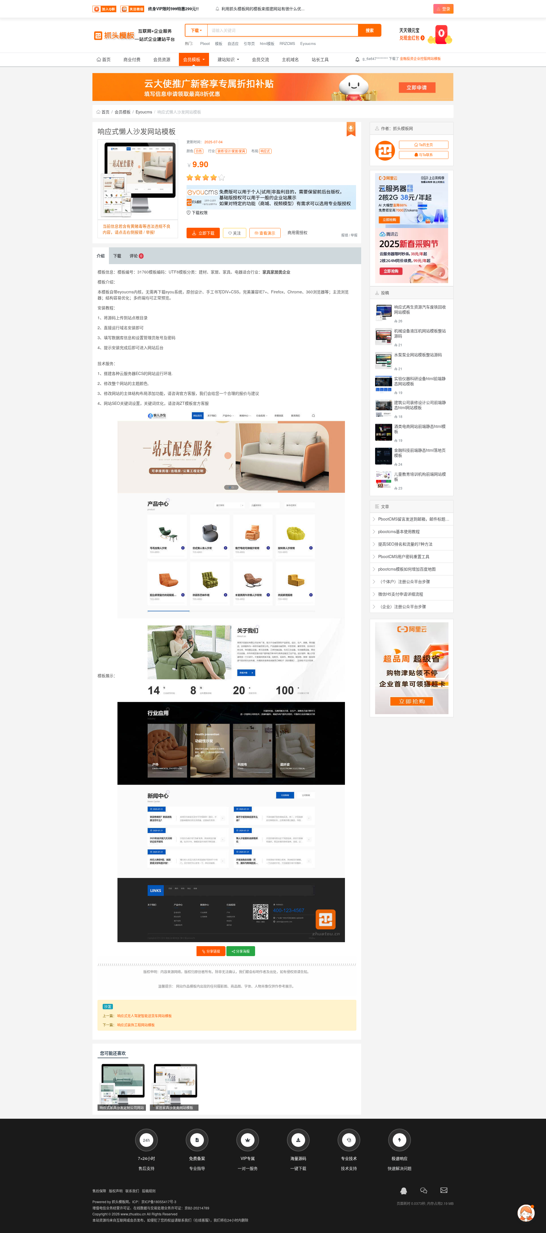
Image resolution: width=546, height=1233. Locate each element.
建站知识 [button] (227, 59)
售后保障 (99, 1190)
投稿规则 (149, 1190)
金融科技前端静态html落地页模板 (420, 452)
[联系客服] (403, 1191)
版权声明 (116, 1190)
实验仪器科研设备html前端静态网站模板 (420, 381)
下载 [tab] (117, 255)
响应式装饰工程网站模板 (136, 1024)
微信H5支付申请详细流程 (400, 594)
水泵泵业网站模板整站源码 (418, 354)
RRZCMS (287, 43)
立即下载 (206, 233)
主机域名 (290, 59)
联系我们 (132, 1190)
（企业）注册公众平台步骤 (401, 606)
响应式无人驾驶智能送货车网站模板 (144, 1015)
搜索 (370, 30)
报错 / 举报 (349, 235)
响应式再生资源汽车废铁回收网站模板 (420, 309)
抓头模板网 (120, 1201)
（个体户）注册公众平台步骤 (403, 581)
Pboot (205, 43)
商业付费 (131, 59)
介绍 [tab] (101, 255)
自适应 (233, 43)
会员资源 (161, 59)
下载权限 (199, 212)
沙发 (107, 1006)
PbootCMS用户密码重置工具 (403, 556)
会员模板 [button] (192, 59)
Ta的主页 (426, 144)
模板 (218, 43)
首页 (106, 59)
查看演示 (266, 233)
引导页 (249, 43)
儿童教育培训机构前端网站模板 (420, 476)
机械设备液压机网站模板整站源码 (420, 333)
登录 (445, 8)
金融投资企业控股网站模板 (420, 58)
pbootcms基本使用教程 (398, 531)
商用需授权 (297, 232)
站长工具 (320, 59)
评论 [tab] (136, 255)
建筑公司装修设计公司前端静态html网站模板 (420, 405)
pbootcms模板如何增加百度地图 (406, 569)
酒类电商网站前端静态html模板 (420, 429)
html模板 (267, 43)
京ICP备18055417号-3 (158, 1201)
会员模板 (123, 112)
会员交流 (260, 59)
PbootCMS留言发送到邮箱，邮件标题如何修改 (414, 519)
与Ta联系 (426, 154)
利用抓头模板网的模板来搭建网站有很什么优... (263, 8)
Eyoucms (308, 43)
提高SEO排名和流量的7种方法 (405, 544)
